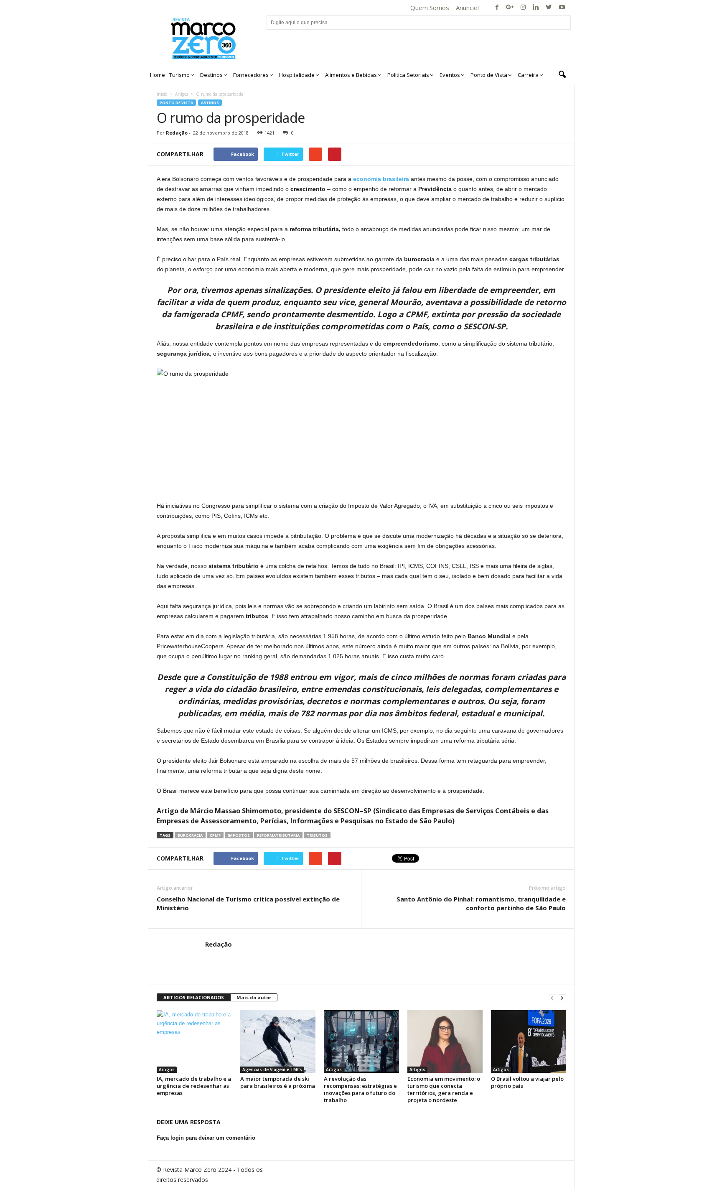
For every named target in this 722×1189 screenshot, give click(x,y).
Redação (177, 133)
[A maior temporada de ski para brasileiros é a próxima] (277, 1041)
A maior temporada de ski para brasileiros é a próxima (277, 1082)
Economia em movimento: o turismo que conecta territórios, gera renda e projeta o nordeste (443, 1089)
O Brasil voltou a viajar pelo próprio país (527, 1082)
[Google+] (510, 8)
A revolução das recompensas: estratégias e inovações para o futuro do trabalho (360, 1089)
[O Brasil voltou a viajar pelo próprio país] (528, 1041)
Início (162, 94)
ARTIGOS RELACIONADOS (193, 997)
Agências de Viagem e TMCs (272, 1069)
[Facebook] (497, 8)
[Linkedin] (536, 8)
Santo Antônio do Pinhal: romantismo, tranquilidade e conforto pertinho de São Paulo (481, 903)
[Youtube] (562, 8)
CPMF (215, 835)
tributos (317, 835)
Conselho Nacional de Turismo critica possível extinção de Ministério (248, 903)
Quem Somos (429, 7)
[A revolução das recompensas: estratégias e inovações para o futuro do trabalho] (361, 1041)
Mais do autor (253, 997)
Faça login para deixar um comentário (206, 1138)
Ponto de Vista (176, 102)
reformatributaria (278, 835)
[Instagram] (523, 8)
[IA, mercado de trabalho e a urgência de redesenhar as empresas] (194, 1041)
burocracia (190, 835)
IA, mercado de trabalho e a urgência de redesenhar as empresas (194, 1086)
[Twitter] (549, 8)
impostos (239, 835)
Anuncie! (467, 7)
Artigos (181, 94)
